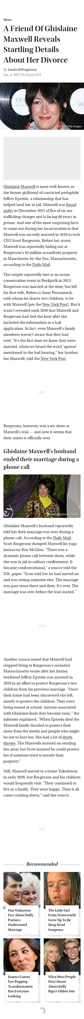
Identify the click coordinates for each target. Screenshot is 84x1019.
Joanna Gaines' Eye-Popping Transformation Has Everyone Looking (20, 986)
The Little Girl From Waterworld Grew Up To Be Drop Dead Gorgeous (62, 920)
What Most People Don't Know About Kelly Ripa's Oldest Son (62, 984)
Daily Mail (41, 264)
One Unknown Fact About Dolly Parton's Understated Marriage (20, 920)
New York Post (54, 304)
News (7, 19)
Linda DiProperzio (22, 70)
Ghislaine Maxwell (19, 186)
